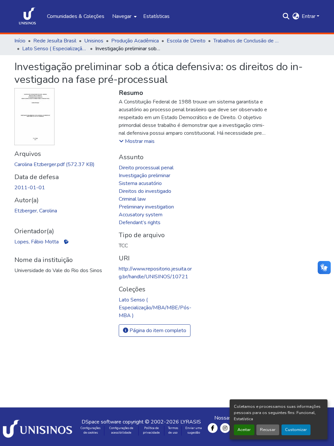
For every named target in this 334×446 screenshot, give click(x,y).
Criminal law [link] (132, 199)
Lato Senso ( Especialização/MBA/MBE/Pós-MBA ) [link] (54, 48)
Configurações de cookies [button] (90, 430)
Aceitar (244, 430)
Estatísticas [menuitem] (156, 16)
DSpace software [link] (101, 421)
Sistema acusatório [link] (140, 183)
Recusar (268, 430)
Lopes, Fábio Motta (36, 241)
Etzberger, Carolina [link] (35, 210)
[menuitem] (124, 16)
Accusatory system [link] (140, 214)
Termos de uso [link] (173, 430)
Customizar (296, 430)
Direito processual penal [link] (146, 167)
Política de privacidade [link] (151, 430)
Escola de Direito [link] (186, 40)
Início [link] (19, 40)
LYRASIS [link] (190, 421)
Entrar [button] (309, 16)
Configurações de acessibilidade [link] (121, 430)
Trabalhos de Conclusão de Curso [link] (246, 40)
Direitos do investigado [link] (145, 191)
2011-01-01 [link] (29, 187)
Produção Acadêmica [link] (135, 40)
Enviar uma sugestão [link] (193, 430)
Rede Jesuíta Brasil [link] (54, 40)
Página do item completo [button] (157, 330)
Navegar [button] (121, 16)
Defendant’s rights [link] (139, 222)
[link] (62, 164)
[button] (27, 16)
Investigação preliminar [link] (144, 175)
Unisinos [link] (93, 40)
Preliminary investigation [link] (146, 206)
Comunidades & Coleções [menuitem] (75, 16)
